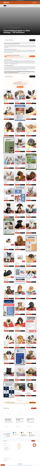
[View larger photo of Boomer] (35, 300)
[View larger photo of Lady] (35, 171)
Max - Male (17, 263)
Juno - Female (6, 133)
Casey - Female (6, 263)
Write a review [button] (7, 436)
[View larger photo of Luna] (35, 349)
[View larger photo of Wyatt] (13, 203)
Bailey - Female (17, 296)
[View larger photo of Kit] (13, 171)
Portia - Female (17, 328)
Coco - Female (17, 165)
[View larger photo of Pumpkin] (24, 203)
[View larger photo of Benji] (35, 366)
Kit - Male (6, 182)
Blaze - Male (28, 393)
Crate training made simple (30, 419)
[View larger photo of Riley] (13, 366)
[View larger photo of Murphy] (13, 349)
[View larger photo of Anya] (13, 317)
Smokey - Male (17, 182)
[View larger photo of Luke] (24, 219)
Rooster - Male (6, 279)
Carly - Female (28, 263)
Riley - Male (6, 377)
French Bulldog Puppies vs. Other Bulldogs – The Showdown (13, 73)
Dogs (7, 27)
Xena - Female (17, 133)
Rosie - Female (28, 133)
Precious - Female (18, 393)
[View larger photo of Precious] (24, 382)
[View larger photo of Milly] (24, 333)
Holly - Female (28, 345)
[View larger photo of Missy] (13, 235)
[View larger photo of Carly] (35, 252)
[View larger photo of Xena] (24, 122)
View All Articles (34, 408)
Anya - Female (6, 328)
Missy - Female (6, 247)
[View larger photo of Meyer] (35, 137)
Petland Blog (27, 73)
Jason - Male (17, 247)
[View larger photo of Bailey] (24, 284)
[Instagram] (5, 460)
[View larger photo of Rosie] (35, 122)
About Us (19, 446)
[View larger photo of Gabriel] (13, 154)
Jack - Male (28, 279)
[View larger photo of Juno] (13, 122)
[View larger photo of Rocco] (35, 105)
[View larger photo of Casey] (13, 252)
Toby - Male (6, 296)
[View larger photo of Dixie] (24, 366)
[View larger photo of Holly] (35, 333)
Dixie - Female (17, 377)
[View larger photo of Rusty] (24, 300)
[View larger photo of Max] (24, 252)
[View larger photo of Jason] (24, 235)
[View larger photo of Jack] (35, 268)
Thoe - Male (28, 214)
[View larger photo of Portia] (24, 317)
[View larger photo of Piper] (35, 219)
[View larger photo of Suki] (13, 89)
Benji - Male (28, 377)
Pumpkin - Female (18, 214)
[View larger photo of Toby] (13, 284)
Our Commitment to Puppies (10, 6)
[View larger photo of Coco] (24, 154)
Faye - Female (6, 116)
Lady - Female (28, 182)
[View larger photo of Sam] (35, 89)
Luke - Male (17, 230)
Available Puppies (19, 444)
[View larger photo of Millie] (24, 89)
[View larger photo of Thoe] (35, 203)
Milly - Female (17, 345)
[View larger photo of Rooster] (13, 268)
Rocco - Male (28, 116)
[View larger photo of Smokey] (24, 171)
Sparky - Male (28, 198)
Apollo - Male (6, 345)
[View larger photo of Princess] (24, 137)
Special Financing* (19, 445)
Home (4, 27)
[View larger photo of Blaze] (35, 382)
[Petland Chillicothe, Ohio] (6, 3)
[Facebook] (4, 460)
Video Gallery (19, 448)
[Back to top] (35, 440)
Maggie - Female (6, 198)
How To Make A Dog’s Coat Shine (19, 419)
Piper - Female (28, 230)
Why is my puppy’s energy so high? (8, 419)
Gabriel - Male (6, 165)
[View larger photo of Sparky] (35, 186)
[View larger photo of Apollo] (13, 333)
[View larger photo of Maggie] (13, 186)
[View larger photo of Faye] (13, 105)
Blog (14, 6)
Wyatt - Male (6, 214)
